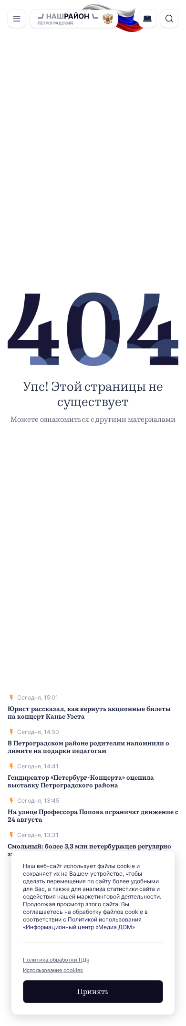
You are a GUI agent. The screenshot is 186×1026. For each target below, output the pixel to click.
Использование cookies (53, 970)
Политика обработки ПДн (56, 959)
